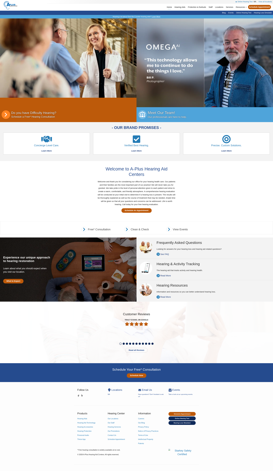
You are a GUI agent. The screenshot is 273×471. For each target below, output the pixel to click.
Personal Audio (83, 435)
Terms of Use (143, 435)
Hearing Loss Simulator (263, 13)
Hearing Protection (84, 431)
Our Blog (141, 423)
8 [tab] (143, 344)
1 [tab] (120, 344)
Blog (224, 13)
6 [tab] (136, 344)
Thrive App (81, 439)
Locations (219, 7)
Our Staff (111, 423)
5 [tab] (133, 344)
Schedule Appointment (259, 7)
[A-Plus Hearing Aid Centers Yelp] (82, 396)
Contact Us (112, 435)
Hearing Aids (179, 7)
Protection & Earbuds (197, 7)
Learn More (156, 17)
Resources (240, 7)
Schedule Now (136, 375)
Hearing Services (114, 427)
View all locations (265, 2)
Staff (211, 7)
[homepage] (10, 5)
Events (231, 13)
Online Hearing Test (245, 2)
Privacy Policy (143, 427)
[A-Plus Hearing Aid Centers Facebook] (78, 396)
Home (169, 7)
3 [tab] (127, 344)
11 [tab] (152, 344)
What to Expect (13, 281)
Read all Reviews (136, 350)
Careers (141, 419)
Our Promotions (114, 431)
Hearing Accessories (85, 427)
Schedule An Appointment (136, 210)
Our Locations (113, 419)
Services (229, 7)
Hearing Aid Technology (86, 423)
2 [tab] (124, 344)
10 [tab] (149, 344)
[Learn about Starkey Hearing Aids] (68, 58)
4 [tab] (130, 344)
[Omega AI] (204, 62)
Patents (141, 443)
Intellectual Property (145, 439)
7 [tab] (140, 344)
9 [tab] (146, 344)
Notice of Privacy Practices (148, 431)
